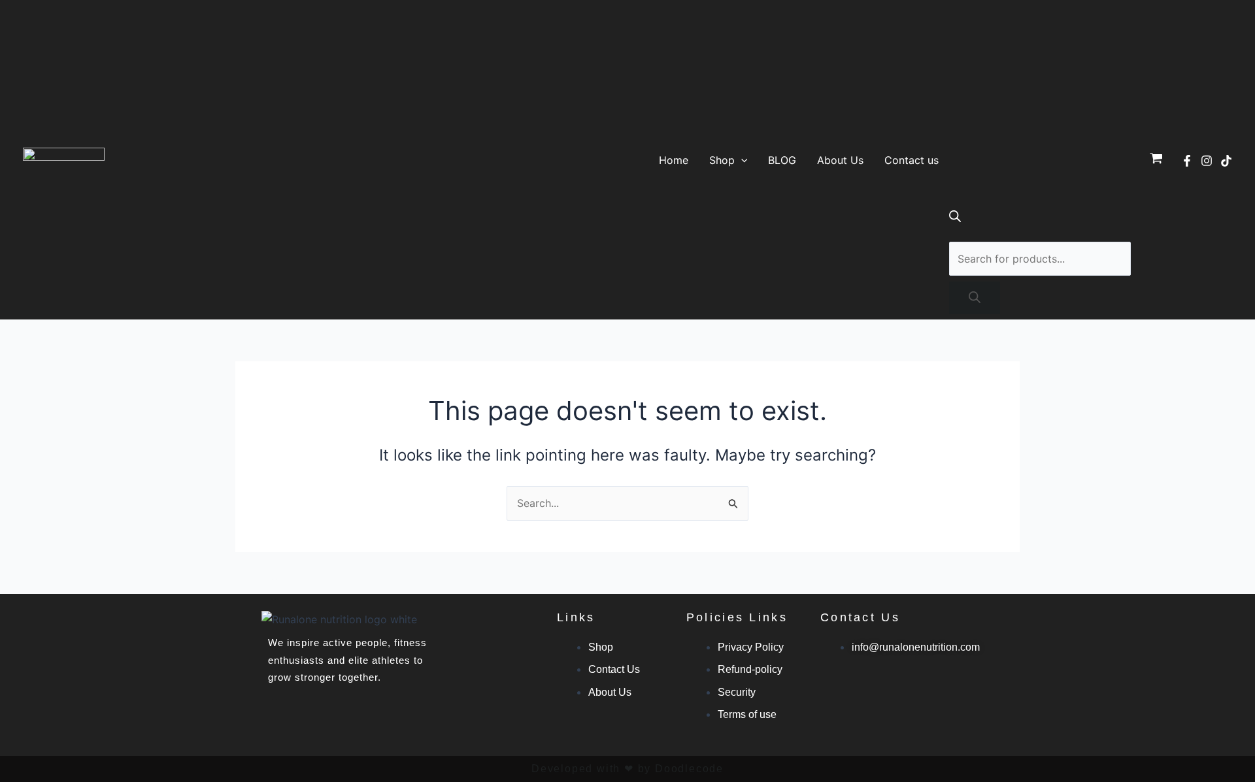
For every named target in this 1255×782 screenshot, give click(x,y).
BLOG (782, 160)
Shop (722, 160)
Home (673, 160)
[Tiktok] (1226, 161)
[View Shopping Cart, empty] (1156, 160)
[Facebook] (1187, 161)
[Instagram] (1207, 161)
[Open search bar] (955, 218)
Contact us (911, 160)
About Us (840, 160)
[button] (741, 160)
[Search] (974, 298)
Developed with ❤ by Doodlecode (627, 768)
